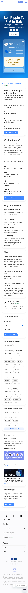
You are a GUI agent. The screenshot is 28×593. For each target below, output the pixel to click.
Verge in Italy (7, 377)
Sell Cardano (14, 415)
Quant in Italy (16, 353)
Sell (23, 41)
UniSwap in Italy (19, 350)
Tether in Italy (15, 380)
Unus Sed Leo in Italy (9, 350)
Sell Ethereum (7, 420)
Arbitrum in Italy (8, 369)
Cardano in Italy (16, 396)
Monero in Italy (8, 391)
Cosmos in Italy (8, 364)
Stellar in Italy (7, 375)
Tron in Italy (7, 380)
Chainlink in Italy (17, 364)
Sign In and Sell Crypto (10, 132)
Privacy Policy (12, 584)
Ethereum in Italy (8, 394)
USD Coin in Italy (16, 377)
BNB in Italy (17, 402)
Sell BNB (6, 412)
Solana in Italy (7, 383)
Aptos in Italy (16, 369)
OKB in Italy (7, 356)
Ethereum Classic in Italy (9, 361)
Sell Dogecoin (14, 417)
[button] (26, 2)
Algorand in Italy (8, 372)
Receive (22, 49)
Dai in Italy (19, 361)
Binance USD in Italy (9, 366)
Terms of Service (6, 584)
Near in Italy (14, 388)
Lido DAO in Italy (15, 356)
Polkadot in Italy (17, 385)
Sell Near (14, 423)
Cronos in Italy (17, 345)
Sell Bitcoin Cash (14, 412)
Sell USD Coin (7, 425)
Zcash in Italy (16, 372)
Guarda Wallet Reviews (15, 569)
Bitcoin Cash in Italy (9, 402)
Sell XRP (14, 425)
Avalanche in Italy (19, 366)
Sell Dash (6, 417)
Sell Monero (7, 423)
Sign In (20, 1)
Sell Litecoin (15, 420)
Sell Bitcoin (7, 415)
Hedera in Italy (7, 358)
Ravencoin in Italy (16, 383)
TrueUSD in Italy (8, 353)
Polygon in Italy (8, 385)
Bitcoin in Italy (7, 399)
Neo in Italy (7, 388)
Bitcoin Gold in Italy (17, 399)
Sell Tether (21, 423)
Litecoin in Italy (16, 391)
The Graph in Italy (8, 345)
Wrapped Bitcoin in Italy (9, 347)
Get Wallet (14, 34)
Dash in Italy (7, 396)
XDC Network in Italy (17, 375)
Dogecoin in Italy (17, 394)
